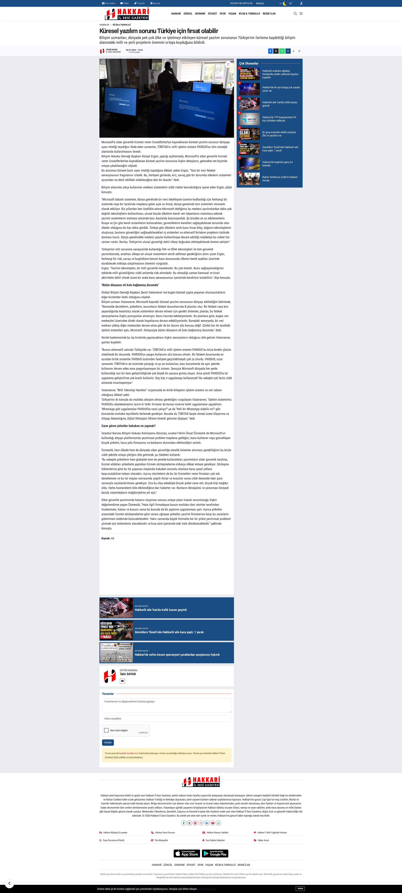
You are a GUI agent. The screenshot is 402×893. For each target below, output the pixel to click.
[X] (189, 822)
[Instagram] (201, 822)
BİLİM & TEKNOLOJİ (249, 13)
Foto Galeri (110, 3)
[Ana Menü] (301, 14)
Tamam (300, 888)
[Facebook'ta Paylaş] (270, 51)
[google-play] (215, 853)
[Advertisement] (166, 568)
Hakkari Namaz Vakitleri (217, 832)
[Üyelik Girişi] (300, 3)
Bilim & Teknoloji (122, 24)
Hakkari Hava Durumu (165, 832)
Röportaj (156, 3)
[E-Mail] (122, 681)
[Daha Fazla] (288, 51)
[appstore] (187, 853)
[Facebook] (183, 822)
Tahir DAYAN (128, 674)
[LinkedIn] (206, 822)
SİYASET (212, 13)
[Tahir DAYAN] (109, 675)
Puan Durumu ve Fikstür (114, 840)
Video (126, 3)
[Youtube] (212, 822)
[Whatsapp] (218, 822)
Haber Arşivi (263, 840)
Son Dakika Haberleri (215, 840)
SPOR (223, 13)
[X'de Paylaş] (276, 51)
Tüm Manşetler (161, 840)
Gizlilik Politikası (207, 888)
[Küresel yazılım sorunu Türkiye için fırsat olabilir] (166, 98)
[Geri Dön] (9, 883)
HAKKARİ (176, 13)
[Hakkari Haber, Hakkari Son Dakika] (126, 13)
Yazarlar (141, 3)
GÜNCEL (188, 13)
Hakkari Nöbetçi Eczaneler (115, 832)
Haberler (104, 24)
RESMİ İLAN (269, 13)
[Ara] (295, 14)
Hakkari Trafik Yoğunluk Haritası (272, 832)
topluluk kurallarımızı (129, 753)
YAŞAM (232, 13)
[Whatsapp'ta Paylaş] (282, 51)
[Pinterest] (195, 822)
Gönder (108, 742)
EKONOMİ (200, 13)
